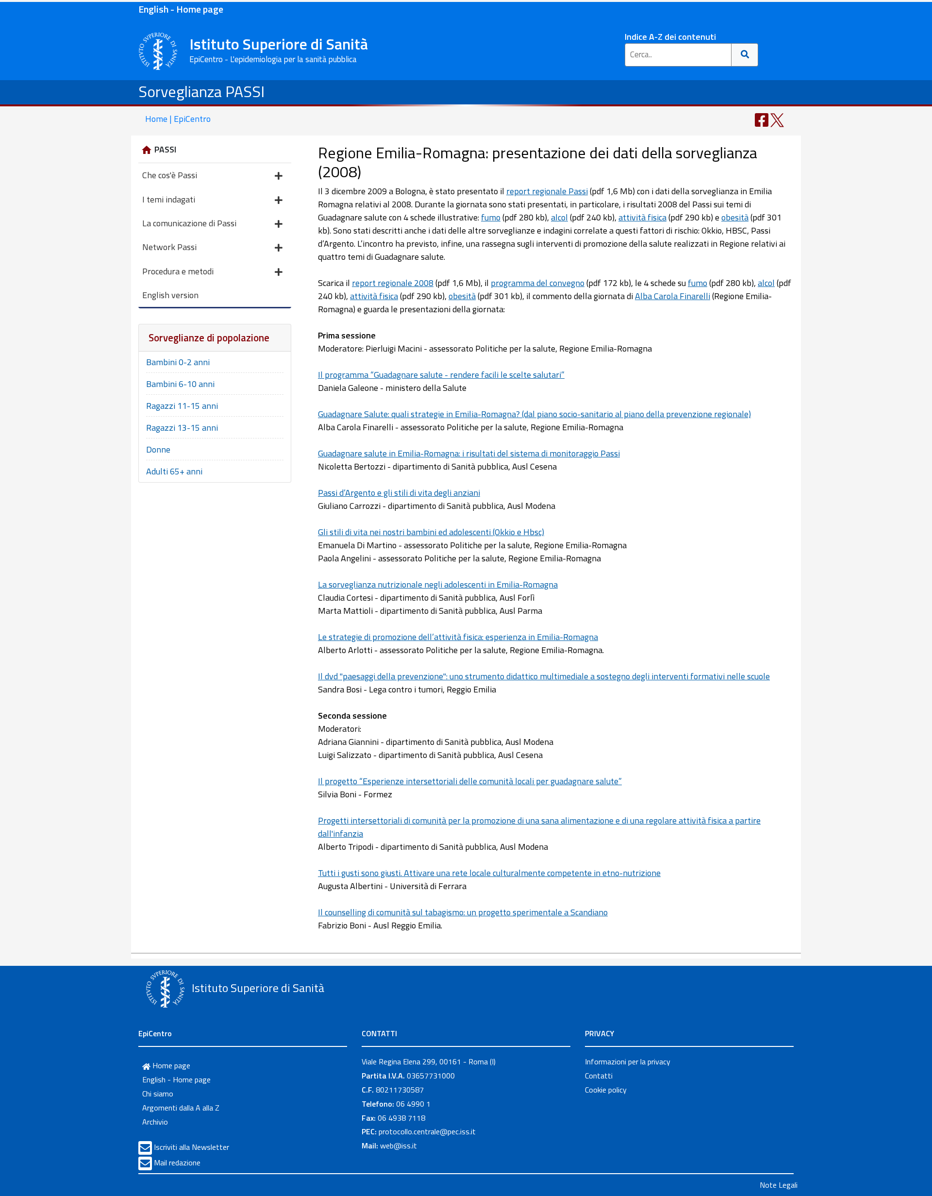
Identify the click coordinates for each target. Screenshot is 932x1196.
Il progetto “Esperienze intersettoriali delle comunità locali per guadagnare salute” (470, 781)
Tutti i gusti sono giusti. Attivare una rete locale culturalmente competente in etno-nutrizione (489, 872)
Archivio (155, 1122)
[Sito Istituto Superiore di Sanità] (165, 989)
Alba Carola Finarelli (672, 296)
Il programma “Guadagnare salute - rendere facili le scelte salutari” (441, 374)
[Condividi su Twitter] (777, 119)
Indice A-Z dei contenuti (670, 36)
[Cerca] (745, 55)
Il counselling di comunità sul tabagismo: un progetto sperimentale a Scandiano (463, 912)
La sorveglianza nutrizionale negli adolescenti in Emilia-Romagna (438, 584)
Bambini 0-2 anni (178, 362)
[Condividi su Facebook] (761, 119)
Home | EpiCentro (178, 118)
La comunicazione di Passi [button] (189, 223)
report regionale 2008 (392, 282)
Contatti (599, 1075)
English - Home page (180, 9)
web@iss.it (398, 1145)
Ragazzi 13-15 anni (182, 427)
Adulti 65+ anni (174, 471)
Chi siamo (157, 1093)
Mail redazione (177, 1162)
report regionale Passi (547, 191)
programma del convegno (537, 282)
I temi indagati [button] (168, 199)
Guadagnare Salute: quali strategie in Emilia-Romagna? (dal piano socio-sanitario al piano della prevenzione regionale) (534, 414)
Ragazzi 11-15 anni (182, 405)
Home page (170, 1065)
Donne (158, 449)
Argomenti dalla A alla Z (180, 1107)
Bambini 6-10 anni (180, 383)
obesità (735, 217)
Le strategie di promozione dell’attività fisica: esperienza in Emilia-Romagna (458, 636)
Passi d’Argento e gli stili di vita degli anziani (399, 492)
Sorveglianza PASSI (201, 91)
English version (170, 295)
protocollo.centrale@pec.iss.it (427, 1131)
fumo (490, 217)
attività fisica (642, 217)
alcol (559, 217)
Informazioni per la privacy (627, 1061)
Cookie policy (606, 1089)
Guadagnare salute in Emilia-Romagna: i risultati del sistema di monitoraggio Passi (469, 453)
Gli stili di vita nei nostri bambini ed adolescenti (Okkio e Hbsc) (431, 532)
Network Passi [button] (169, 246)
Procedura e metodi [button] (178, 271)
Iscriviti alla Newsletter (191, 1147)
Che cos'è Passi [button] (169, 175)
